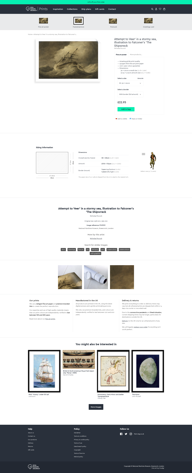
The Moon (135, 394)
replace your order (141, 327)
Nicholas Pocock (120, 48)
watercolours (124, 249)
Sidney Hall (102, 398)
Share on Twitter (137, 119)
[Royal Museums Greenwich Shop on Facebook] (121, 434)
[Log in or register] (156, 9)
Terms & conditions (80, 436)
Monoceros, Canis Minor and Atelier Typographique (111, 395)
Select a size (130, 78)
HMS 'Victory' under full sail (39, 394)
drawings (71, 249)
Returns (30, 446)
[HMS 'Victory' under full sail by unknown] (44, 371)
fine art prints (50, 319)
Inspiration (58, 9)
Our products (32, 439)
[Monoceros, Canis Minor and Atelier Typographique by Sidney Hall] (113, 371)
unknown (32, 396)
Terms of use (78, 443)
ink (88, 249)
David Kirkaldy (68, 375)
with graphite (95, 253)
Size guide (140, 78)
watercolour (111, 249)
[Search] (152, 9)
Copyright (77, 450)
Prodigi (161, 468)
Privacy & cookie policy (81, 439)
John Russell (136, 396)
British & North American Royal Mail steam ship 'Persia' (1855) (78, 372)
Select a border (123, 89)
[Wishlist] (160, 9)
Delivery (125, 321)
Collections (72, 9)
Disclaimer (77, 433)
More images (96, 407)
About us (31, 433)
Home (30, 34)
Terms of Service (79, 453)
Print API (154, 468)
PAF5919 (95, 249)
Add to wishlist (122, 119)
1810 (63, 249)
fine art (80, 249)
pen (102, 249)
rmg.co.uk (140, 434)
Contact (112, 9)
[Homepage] (37, 9)
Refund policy (78, 456)
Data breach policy (80, 446)
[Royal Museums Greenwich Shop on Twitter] (126, 434)
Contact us (31, 436)
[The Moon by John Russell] (148, 371)
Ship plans (86, 9)
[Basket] (164, 9)
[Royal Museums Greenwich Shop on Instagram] (131, 434)
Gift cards (99, 9)
